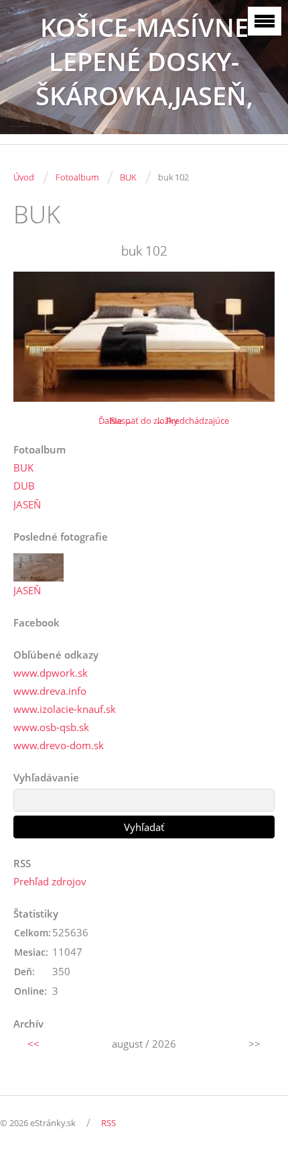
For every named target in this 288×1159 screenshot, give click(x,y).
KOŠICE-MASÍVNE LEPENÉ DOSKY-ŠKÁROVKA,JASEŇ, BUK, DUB (144, 78)
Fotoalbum (77, 177)
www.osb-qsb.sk (51, 727)
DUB (24, 485)
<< (33, 1043)
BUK (128, 177)
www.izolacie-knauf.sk (64, 709)
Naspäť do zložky (144, 421)
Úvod (23, 177)
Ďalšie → (115, 421)
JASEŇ (27, 504)
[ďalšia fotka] (253, 337)
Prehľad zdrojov (49, 881)
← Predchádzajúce (192, 421)
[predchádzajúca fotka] (35, 337)
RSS (108, 1123)
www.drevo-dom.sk (58, 745)
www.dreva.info (49, 691)
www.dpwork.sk (50, 672)
